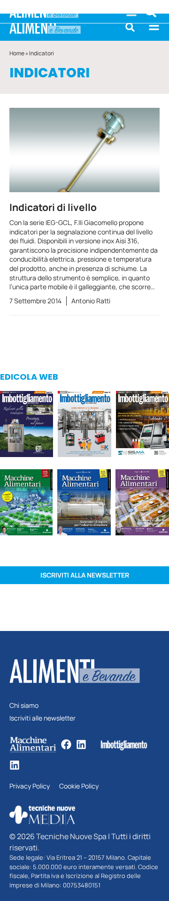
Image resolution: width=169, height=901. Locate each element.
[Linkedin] (81, 744)
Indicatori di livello (53, 207)
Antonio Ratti (90, 300)
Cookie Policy (79, 786)
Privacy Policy (29, 786)
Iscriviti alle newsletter (42, 718)
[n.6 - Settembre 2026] (26, 425)
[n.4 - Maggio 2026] (142, 425)
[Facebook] (66, 744)
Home (16, 53)
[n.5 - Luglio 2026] (84, 425)
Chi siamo (23, 706)
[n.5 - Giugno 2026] (84, 503)
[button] (130, 27)
